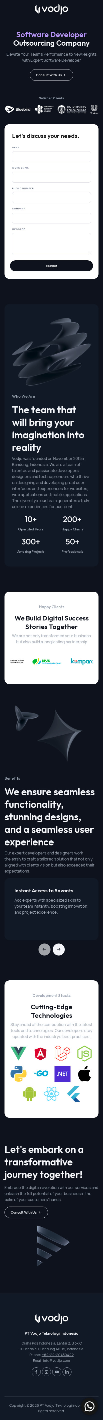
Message (18, 229)
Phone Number (23, 188)
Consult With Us (49, 75)
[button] (59, 949)
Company (18, 208)
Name (16, 147)
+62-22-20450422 (58, 1354)
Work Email (20, 167)
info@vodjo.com (56, 1360)
